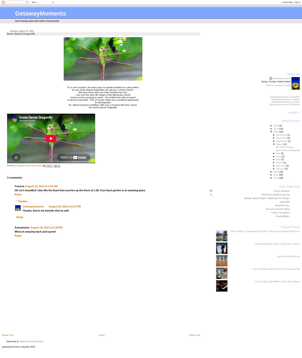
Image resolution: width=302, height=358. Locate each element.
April (278, 159)
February (281, 165)
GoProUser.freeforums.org (276, 194)
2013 (276, 131)
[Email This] (46, 166)
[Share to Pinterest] (58, 166)
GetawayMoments (40, 13)
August (280, 144)
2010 (276, 178)
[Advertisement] (32, 309)
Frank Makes (283, 216)
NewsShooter (282, 205)
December (281, 135)
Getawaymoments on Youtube (285, 97)
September (282, 141)
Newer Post (8, 335)
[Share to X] (52, 166)
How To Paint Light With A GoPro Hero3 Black (277, 281)
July (278, 153)
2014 (276, 128)
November (281, 138)
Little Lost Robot (280, 212)
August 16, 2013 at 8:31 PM (65, 206)
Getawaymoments (33, 206)
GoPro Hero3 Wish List (288, 256)
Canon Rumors (282, 191)
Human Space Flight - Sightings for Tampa (267, 198)
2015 (276, 125)
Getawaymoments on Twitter (285, 102)
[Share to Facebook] (55, 166)
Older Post (195, 335)
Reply (18, 194)
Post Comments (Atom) (31, 341)
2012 (276, 172)
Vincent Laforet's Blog (278, 209)
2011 (276, 175)
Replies (22, 201)
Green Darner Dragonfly (288, 150)
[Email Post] (43, 166)
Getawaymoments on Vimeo (286, 99)
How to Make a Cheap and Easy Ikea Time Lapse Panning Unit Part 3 (265, 231)
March (279, 162)
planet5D (285, 202)
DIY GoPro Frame (285, 147)
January (280, 168)
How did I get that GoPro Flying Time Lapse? (277, 244)
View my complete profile (278, 85)
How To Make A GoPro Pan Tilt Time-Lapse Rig (276, 269)
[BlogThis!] (49, 166)
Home (102, 335)
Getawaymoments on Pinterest (284, 104)
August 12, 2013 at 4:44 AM (41, 186)
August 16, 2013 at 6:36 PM (46, 227)
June (279, 156)
